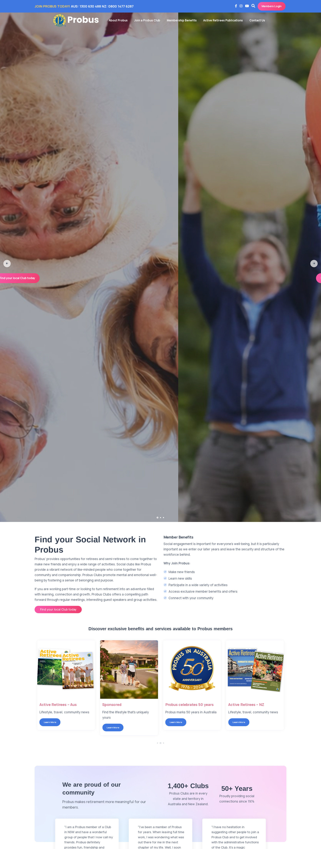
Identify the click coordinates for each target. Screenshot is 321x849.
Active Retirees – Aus (56, 704)
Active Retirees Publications (223, 20)
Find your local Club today (160, 278)
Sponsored (109, 704)
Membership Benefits (182, 20)
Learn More (48, 722)
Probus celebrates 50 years (187, 704)
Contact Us (257, 20)
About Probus (118, 20)
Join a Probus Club (147, 20)
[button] (7, 263)
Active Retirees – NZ (244, 704)
